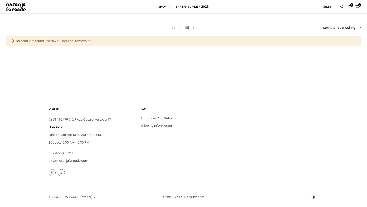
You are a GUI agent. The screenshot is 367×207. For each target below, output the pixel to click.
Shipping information (156, 125)
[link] (164, 6)
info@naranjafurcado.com (68, 161)
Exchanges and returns (158, 118)
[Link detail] (52, 172)
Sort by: (329, 27)
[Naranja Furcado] (16, 6)
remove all (83, 41)
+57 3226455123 (61, 153)
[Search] (342, 6)
